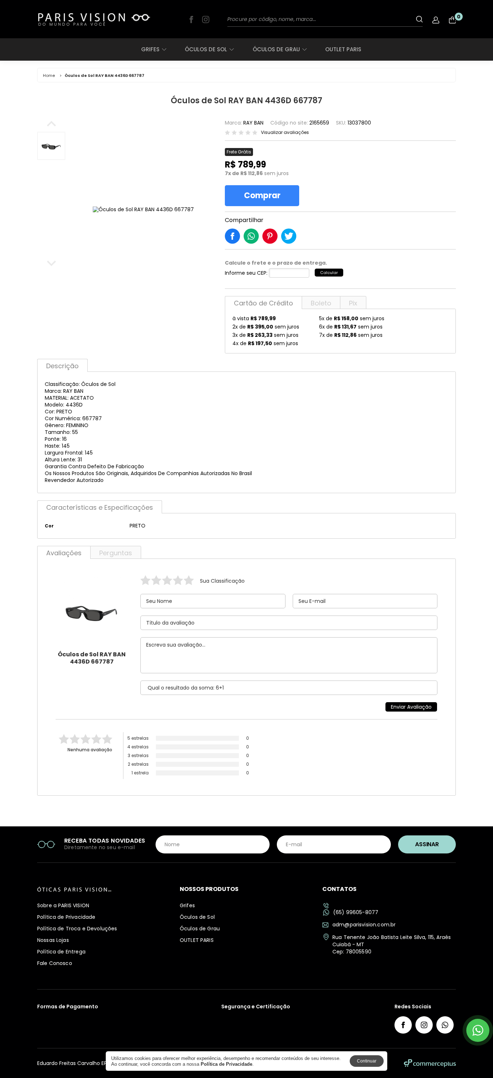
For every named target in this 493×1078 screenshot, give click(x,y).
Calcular (329, 272)
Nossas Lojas (53, 940)
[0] (452, 20)
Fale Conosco (54, 963)
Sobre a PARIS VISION (63, 905)
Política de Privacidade (66, 917)
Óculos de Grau (276, 49)
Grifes (150, 49)
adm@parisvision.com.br (364, 924)
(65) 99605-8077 (355, 912)
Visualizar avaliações (285, 132)
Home (49, 75)
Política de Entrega (61, 951)
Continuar (366, 1061)
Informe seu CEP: (246, 273)
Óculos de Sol (206, 49)
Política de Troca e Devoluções (77, 928)
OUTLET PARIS (343, 49)
